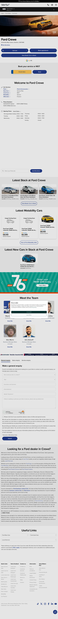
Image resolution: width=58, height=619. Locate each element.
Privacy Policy (34, 307)
